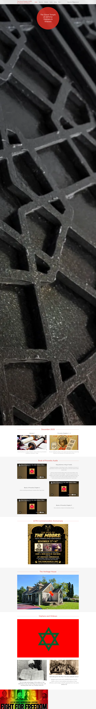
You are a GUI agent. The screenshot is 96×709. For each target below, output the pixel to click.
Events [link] (51, 2)
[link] (25, 3)
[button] (59, 2)
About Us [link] (41, 2)
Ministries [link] (46, 2)
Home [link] (36, 2)
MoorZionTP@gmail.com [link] (73, 2)
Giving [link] (55, 2)
